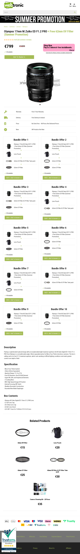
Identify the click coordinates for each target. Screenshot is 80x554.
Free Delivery (43, 536)
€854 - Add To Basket (13, 217)
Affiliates (68, 548)
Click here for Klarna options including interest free (59, 52)
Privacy (35, 548)
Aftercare (32, 536)
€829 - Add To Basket (51, 292)
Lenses (18, 26)
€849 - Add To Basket (51, 218)
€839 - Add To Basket (51, 258)
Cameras (12, 26)
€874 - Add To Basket (13, 178)
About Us (51, 548)
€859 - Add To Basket (51, 178)
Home (6, 26)
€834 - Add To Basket (13, 300)
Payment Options (57, 536)
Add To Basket (18, 57)
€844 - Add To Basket (13, 259)
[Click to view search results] (74, 13)
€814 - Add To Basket (51, 333)
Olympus (25, 26)
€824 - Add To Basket (13, 333)
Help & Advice (21, 536)
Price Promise (70, 536)
